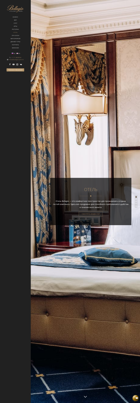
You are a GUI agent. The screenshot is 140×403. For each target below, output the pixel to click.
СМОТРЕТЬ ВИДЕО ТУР (91, 214)
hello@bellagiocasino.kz (16, 59)
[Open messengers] (135, 398)
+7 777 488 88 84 (16, 57)
